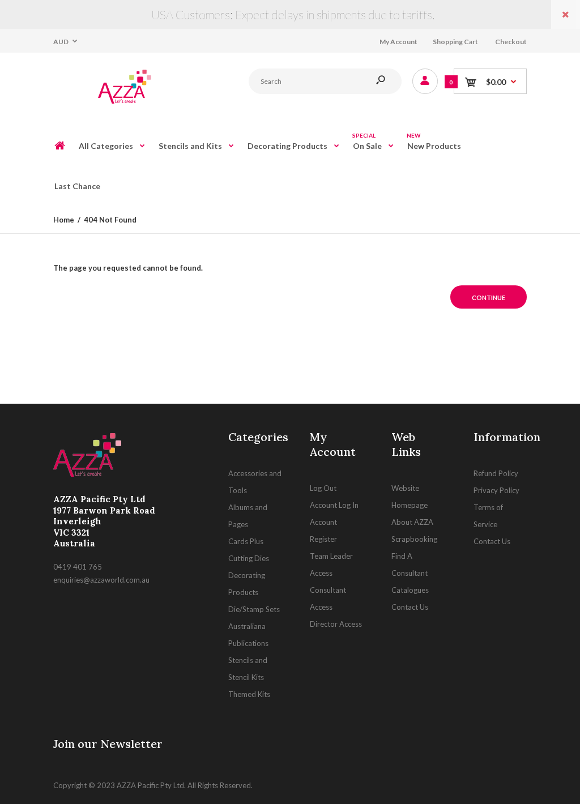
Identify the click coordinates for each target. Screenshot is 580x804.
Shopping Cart (455, 41)
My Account (398, 41)
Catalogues (410, 590)
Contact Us (409, 606)
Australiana (247, 626)
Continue (488, 297)
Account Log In (334, 505)
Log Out (323, 488)
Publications (248, 643)
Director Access (336, 623)
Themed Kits (249, 694)
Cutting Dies (248, 558)
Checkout (511, 41)
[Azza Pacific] (121, 103)
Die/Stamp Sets (254, 609)
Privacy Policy (496, 490)
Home (63, 219)
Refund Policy (496, 473)
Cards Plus (245, 541)
